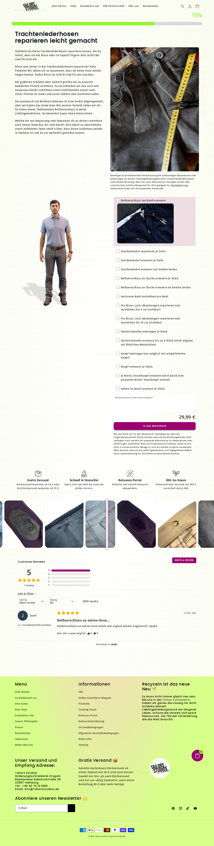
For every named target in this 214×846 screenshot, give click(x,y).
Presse (19, 727)
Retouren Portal (88, 715)
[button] (182, 6)
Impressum (21, 739)
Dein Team (21, 709)
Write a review (184, 560)
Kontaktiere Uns (24, 715)
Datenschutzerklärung (91, 721)
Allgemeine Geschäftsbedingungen (99, 733)
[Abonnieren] (71, 808)
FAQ (81, 692)
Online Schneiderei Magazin (95, 698)
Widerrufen (85, 739)
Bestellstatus (23, 733)
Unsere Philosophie (26, 721)
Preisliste (84, 703)
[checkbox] (92, 601)
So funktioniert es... (26, 698)
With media (90, 601)
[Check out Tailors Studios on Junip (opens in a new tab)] (114, 644)
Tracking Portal (87, 709)
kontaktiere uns (179, 185)
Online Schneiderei (176, 700)
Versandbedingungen (91, 727)
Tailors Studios (101, 836)
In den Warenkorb (154, 425)
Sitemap (83, 745)
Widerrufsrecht (24, 745)
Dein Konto (21, 703)
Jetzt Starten (22, 692)
